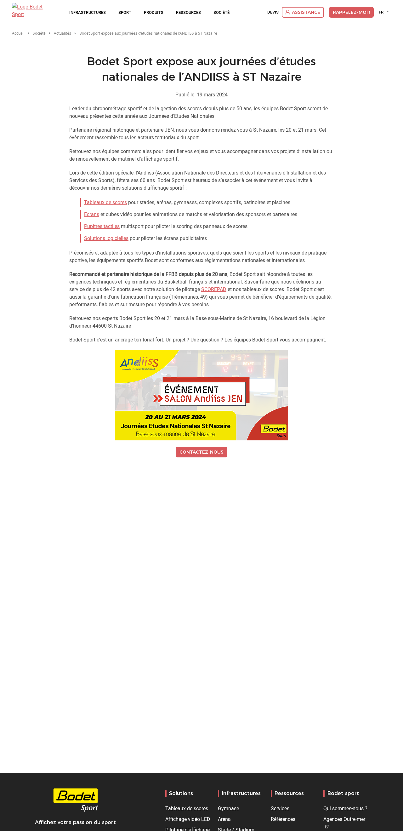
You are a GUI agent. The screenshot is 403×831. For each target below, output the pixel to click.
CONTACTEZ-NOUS (201, 452)
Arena (224, 819)
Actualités (62, 33)
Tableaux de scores (105, 202)
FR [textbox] (381, 12)
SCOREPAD (213, 289)
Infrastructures (87, 12)
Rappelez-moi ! (351, 12)
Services (280, 808)
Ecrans (91, 214)
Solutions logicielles (106, 238)
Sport (124, 12)
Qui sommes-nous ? (345, 808)
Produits (153, 12)
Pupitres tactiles (102, 226)
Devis (273, 12)
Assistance (306, 12)
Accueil (18, 33)
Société (221, 12)
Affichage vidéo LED (187, 819)
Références (283, 819)
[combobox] (385, 12)
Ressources (188, 12)
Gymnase (228, 808)
